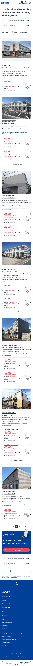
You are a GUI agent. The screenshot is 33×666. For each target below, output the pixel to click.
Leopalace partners (6, 636)
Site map (4, 645)
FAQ (3, 611)
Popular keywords (6, 642)
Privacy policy (5, 625)
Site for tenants (6, 607)
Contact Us (5, 615)
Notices (4, 600)
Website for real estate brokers (9, 639)
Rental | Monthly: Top (6, 576)
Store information (6, 604)
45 (25, 526)
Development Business (7, 622)
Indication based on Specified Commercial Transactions (14, 633)
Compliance (4, 628)
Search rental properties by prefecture (22, 576)
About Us (4, 619)
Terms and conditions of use (8, 631)
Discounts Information (7, 596)
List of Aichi (6, 577)
